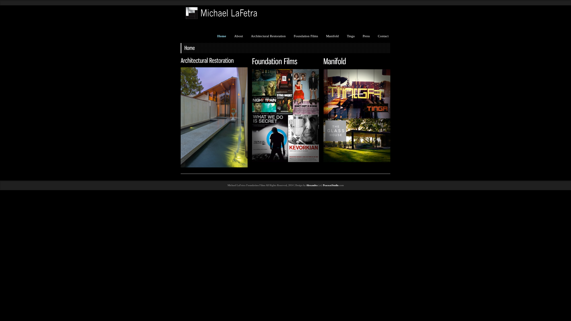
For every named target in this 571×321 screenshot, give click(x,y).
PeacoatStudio (331, 185)
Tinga (351, 36)
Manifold (332, 36)
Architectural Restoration (268, 36)
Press (366, 36)
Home (221, 36)
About (238, 36)
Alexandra (312, 185)
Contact (383, 36)
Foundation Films (306, 36)
